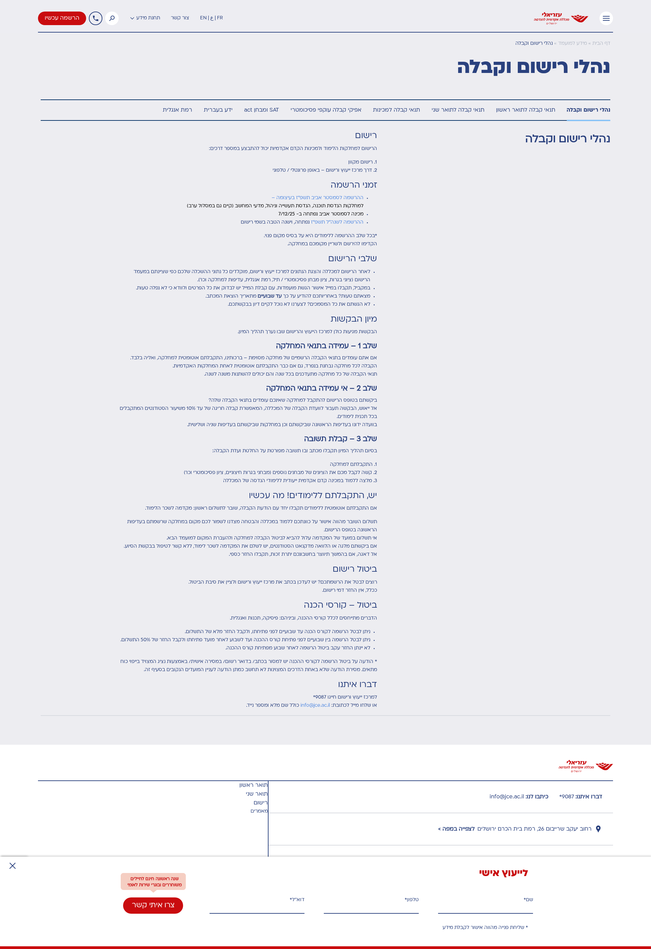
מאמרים (259, 811)
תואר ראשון (253, 785)
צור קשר (180, 18)
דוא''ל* (297, 900)
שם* (528, 900)
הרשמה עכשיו (62, 18)
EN (203, 18)
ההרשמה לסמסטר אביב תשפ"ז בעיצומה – (317, 198)
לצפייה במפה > (456, 829)
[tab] (588, 110)
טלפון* (412, 900)
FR (220, 18)
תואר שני (257, 794)
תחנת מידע (148, 18)
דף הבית (601, 43)
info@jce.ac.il (315, 705)
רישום (261, 803)
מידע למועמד (572, 43)
